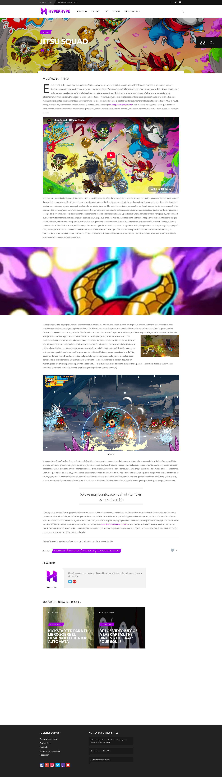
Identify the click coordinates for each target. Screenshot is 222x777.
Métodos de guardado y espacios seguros (79, 2)
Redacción (56, 50)
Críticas (95, 11)
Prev (46, 413)
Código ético (45, 743)
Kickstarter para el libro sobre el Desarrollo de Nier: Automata (68, 636)
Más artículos (131, 11)
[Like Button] (172, 550)
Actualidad (82, 11)
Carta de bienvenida (48, 739)
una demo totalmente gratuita (114, 524)
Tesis (106, 11)
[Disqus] (94, 686)
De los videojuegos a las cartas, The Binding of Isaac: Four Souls (118, 636)
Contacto (44, 747)
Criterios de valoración (50, 751)
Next (176, 413)
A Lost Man (106, 751)
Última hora (56, 624)
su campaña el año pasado (120, 104)
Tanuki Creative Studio (108, 550)
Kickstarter (59, 550)
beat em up (74, 550)
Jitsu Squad (88, 550)
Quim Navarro (96, 751)
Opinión (116, 11)
